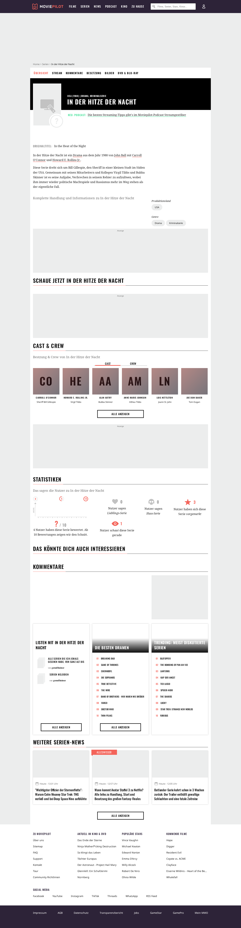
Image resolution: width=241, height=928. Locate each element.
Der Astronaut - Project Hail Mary (96, 865)
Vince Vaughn (130, 840)
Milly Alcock (129, 865)
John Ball (120, 155)
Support (38, 858)
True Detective (109, 684)
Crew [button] (133, 363)
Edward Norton (131, 852)
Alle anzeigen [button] (120, 414)
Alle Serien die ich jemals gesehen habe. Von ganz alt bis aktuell (66, 662)
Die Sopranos (108, 677)
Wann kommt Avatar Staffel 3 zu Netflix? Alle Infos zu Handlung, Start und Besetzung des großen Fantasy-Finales (119, 794)
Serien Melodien (59, 674)
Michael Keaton (131, 846)
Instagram (77, 896)
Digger (170, 846)
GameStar (156, 912)
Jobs (136, 912)
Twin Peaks (106, 715)
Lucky (163, 703)
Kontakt (37, 865)
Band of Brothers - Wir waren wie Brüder (122, 696)
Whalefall (171, 877)
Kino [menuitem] (124, 6)
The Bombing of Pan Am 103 (174, 665)
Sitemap (38, 846)
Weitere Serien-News (58, 742)
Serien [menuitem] (85, 6)
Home (36, 64)
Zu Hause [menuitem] (138, 6)
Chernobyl (106, 671)
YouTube (57, 896)
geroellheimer (58, 667)
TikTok (95, 896)
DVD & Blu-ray (128, 73)
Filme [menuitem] (72, 6)
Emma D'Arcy (129, 858)
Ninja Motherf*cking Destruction (96, 846)
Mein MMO (201, 912)
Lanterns (165, 671)
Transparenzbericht (111, 912)
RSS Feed (151, 896)
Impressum (40, 912)
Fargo (104, 703)
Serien (45, 64)
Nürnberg (83, 877)
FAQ (35, 852)
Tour (35, 871)
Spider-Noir (167, 690)
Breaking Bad (108, 658)
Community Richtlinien (46, 877)
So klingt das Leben (89, 852)
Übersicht (41, 73)
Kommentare (74, 73)
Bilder (109, 73)
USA (157, 207)
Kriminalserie (176, 223)
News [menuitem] (97, 6)
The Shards (166, 696)
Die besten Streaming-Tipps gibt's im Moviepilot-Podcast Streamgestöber (137, 115)
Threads (112, 896)
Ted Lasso (165, 684)
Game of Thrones (109, 665)
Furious (164, 715)
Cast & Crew (48, 346)
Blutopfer (165, 658)
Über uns (38, 840)
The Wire (105, 690)
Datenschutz (81, 912)
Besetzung (94, 73)
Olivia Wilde (129, 877)
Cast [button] (108, 363)
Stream (57, 73)
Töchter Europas (87, 858)
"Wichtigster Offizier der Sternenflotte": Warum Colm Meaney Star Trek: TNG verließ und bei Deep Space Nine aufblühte (61, 794)
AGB (60, 912)
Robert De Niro (131, 871)
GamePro (178, 912)
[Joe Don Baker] (194, 381)
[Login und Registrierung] (203, 6)
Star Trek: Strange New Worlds (177, 709)
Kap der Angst (168, 677)
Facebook (38, 896)
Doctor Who (107, 709)
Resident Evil (174, 852)
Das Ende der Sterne (89, 840)
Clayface (171, 865)
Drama (158, 223)
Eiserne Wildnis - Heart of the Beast (187, 871)
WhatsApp (132, 896)
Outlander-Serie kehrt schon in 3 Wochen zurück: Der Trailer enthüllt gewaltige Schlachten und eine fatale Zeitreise (179, 794)
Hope (169, 840)
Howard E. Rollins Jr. (66, 160)
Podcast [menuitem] (111, 6)
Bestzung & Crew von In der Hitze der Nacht (66, 357)
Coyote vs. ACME (176, 858)
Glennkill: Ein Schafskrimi (92, 871)
